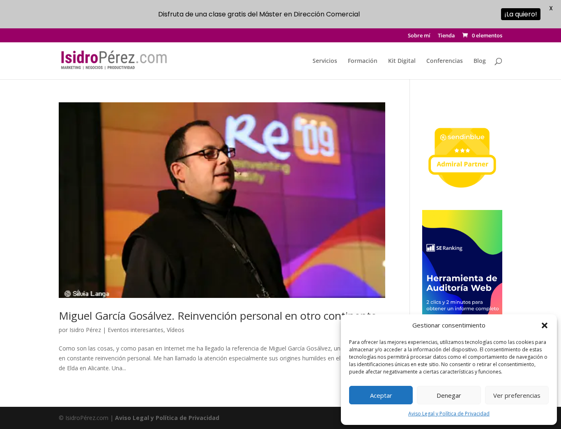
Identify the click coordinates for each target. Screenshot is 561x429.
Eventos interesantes (135, 330)
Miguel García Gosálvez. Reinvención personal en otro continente (218, 315)
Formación (362, 61)
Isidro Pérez (85, 330)
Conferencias (444, 61)
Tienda (446, 36)
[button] (544, 325)
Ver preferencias (516, 395)
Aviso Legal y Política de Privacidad (449, 413)
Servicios (325, 61)
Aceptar (381, 395)
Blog (480, 61)
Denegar (449, 395)
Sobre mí (419, 36)
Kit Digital (402, 61)
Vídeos (175, 330)
